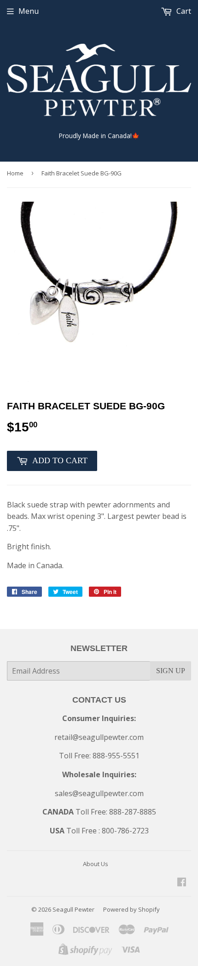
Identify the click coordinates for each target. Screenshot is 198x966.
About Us (95, 864)
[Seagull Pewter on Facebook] (181, 883)
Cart (183, 11)
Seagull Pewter (73, 909)
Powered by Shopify (131, 909)
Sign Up (170, 671)
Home (15, 173)
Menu (28, 11)
